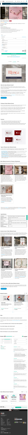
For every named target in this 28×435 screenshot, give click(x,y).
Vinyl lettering (3, 254)
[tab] (11, 403)
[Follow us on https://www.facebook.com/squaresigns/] (1, 432)
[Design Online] (20, 1)
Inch (2, 35)
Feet (4, 35)
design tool (6, 207)
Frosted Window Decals (4, 154)
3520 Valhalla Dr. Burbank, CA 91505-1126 (5, 428)
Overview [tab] (10, 61)
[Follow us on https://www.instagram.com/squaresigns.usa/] (2, 432)
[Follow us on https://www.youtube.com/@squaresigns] (7, 432)
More (14, 351)
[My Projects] (22, 1)
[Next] (26, 392)
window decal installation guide (16, 320)
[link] (4, 398)
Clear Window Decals (4, 151)
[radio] (1, 35)
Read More (1, 25)
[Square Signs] (3, 1)
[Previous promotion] (3, 3)
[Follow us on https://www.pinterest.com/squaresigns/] (6, 432)
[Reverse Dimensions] (13, 38)
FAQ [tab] (18, 61)
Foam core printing (22, 276)
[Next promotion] (24, 3)
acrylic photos (17, 277)
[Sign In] (24, 1)
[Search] (15, 1)
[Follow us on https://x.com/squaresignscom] (8, 432)
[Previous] (24, 392)
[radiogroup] (3, 35)
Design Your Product (3, 288)
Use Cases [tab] (15, 61)
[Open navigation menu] (1, 1)
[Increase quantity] (14, 406)
